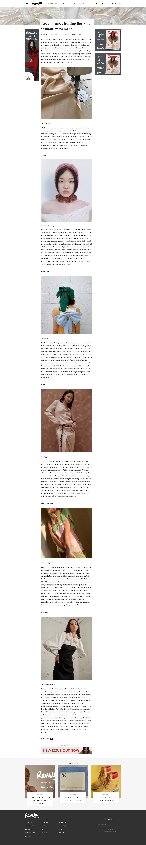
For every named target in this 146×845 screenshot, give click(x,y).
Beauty (65, 3)
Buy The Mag (29, 826)
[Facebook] (96, 3)
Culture (81, 3)
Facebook (62, 822)
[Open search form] (120, 3)
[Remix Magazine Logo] (38, 3)
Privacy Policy (30, 833)
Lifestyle (73, 3)
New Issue (50, 3)
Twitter (61, 829)
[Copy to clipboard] (51, 739)
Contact (28, 836)
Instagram (63, 826)
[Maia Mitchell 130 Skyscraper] (32, 55)
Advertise (28, 829)
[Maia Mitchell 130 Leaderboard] (66, 750)
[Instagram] (99, 3)
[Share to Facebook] (48, 739)
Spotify (61, 833)
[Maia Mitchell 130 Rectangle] (108, 40)
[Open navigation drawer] (27, 3)
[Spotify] (103, 3)
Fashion (58, 3)
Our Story (29, 822)
